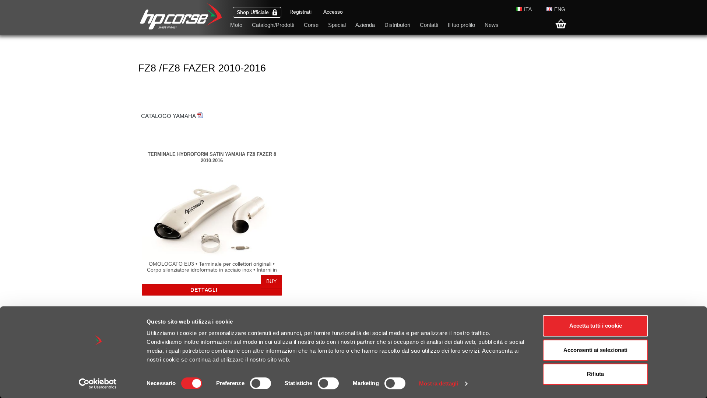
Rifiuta (595, 374)
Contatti (429, 25)
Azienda (365, 25)
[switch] (260, 383)
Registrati (300, 12)
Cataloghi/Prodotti (273, 25)
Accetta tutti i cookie (595, 325)
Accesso (333, 12)
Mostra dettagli (438, 383)
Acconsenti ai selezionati (595, 350)
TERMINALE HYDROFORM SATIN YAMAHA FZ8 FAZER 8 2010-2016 (212, 157)
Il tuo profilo (461, 25)
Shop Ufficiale (253, 12)
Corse (311, 25)
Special (337, 25)
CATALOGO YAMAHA (168, 116)
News (492, 25)
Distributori (397, 25)
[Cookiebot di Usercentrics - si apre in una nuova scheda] (98, 383)
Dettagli (203, 290)
